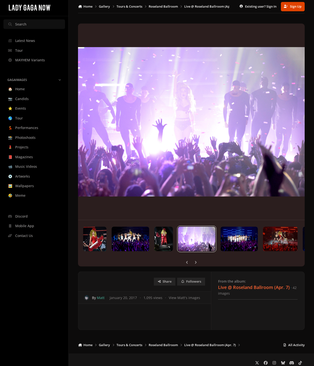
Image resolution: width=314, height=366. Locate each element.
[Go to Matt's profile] (86, 297)
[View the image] (94, 239)
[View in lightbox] (191, 122)
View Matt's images (184, 297)
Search (20, 24)
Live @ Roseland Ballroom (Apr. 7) (254, 287)
